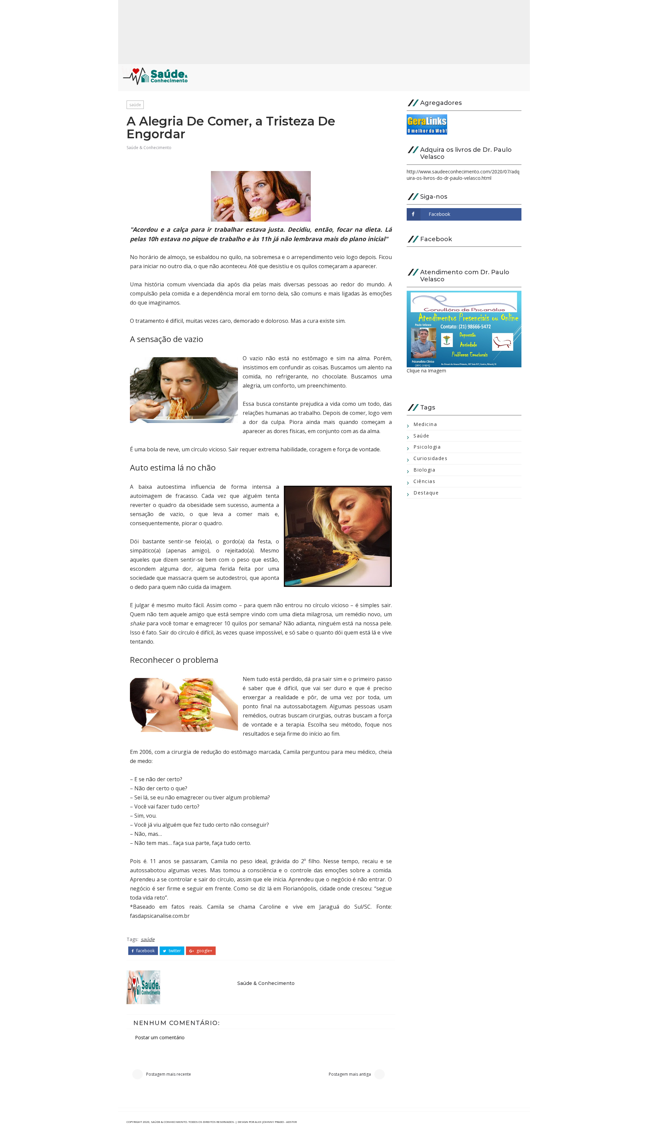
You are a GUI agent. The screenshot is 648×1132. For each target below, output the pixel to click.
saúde (135, 105)
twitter (174, 951)
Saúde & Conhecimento (149, 147)
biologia (424, 469)
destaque (426, 492)
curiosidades (430, 458)
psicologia (427, 447)
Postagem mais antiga (350, 1074)
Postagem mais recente (168, 1074)
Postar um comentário (160, 1037)
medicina (425, 424)
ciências (424, 481)
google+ (203, 951)
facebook (145, 951)
